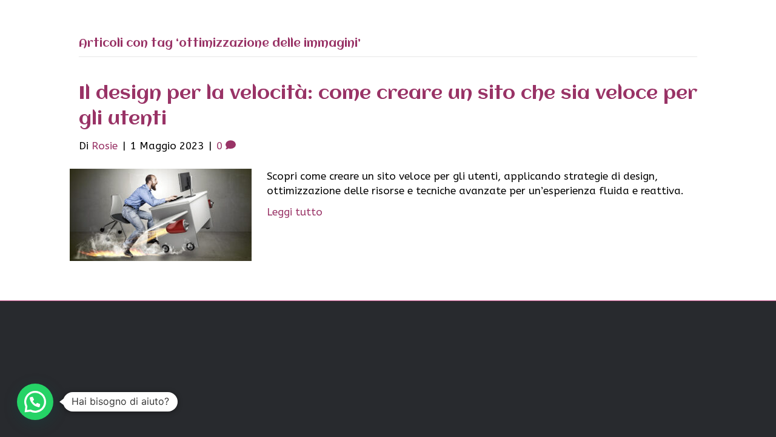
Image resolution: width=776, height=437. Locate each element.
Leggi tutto (295, 212)
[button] (35, 402)
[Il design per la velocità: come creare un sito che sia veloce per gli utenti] (161, 214)
